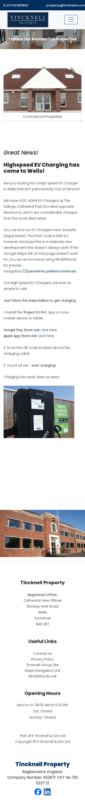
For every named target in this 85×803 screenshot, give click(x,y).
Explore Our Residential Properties (42, 39)
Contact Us (42, 653)
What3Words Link (42, 676)
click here (49, 330)
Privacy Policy (42, 659)
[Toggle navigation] (71, 19)
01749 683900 (17, 5)
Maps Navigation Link (42, 670)
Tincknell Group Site (42, 665)
